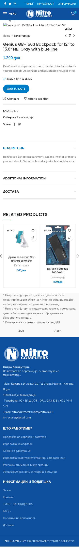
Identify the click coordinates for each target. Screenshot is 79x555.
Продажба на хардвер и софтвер (24, 436)
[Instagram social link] (15, 3)
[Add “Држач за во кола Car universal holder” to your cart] (33, 237)
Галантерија (22, 35)
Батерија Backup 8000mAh (57, 270)
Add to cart (16, 88)
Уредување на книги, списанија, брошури (30, 471)
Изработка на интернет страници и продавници (34, 457)
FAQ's (7, 511)
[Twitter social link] (10, 3)
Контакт (8, 497)
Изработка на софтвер (18, 443)
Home (7, 35)
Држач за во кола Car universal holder (21, 258)
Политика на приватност (19, 518)
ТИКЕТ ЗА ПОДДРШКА (18, 504)
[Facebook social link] (5, 3)
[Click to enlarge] (10, 21)
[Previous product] (66, 36)
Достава (8, 525)
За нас (7, 490)
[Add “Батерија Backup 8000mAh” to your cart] (69, 237)
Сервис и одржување (17, 450)
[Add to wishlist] (33, 230)
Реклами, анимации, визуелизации (25, 464)
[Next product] (74, 36)
